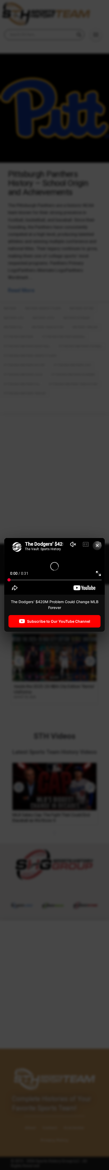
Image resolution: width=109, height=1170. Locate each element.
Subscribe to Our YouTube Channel (58, 621)
